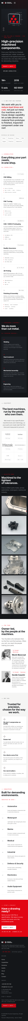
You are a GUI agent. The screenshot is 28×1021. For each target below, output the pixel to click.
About (3, 971)
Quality (3, 968)
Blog (2, 973)
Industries (4, 965)
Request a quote (8, 66)
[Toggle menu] (15, 2)
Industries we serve (8, 799)
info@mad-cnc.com (17, 931)
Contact (3, 976)
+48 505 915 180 (5, 931)
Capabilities (4, 962)
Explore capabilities (9, 71)
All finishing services (9, 333)
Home (3, 959)
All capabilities (7, 167)
